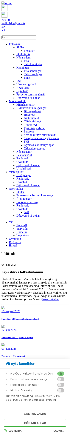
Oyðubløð (22, 91)
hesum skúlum (50, 299)
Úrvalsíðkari (23, 168)
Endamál (21, 225)
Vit (3, 30)
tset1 (26, 212)
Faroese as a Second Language (34, 195)
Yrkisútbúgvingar (34, 148)
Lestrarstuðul (24, 155)
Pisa (26, 60)
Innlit (27, 77)
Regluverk (22, 87)
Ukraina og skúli (26, 84)
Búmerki (21, 232)
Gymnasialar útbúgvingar (31, 108)
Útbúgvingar (23, 175)
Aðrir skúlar (16, 188)
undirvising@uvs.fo (13, 23)
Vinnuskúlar (16, 171)
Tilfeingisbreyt (32, 121)
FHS (26, 141)
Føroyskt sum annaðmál (30, 94)
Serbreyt (29, 131)
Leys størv (22, 235)
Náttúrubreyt (31, 118)
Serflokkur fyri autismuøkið (40, 134)
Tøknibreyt (30, 124)
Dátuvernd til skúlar (28, 97)
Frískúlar (29, 50)
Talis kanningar (33, 64)
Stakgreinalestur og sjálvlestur (41, 138)
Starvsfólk (22, 228)
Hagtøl (13, 245)
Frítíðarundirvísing (27, 202)
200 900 (6, 19)
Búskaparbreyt (32, 111)
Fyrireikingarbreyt (34, 128)
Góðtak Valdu (35, 413)
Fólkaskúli (15, 44)
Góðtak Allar (35, 423)
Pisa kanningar (32, 71)
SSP (18, 81)
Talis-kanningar (33, 74)
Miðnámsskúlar (25, 104)
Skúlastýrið (23, 54)
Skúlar (20, 47)
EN (3, 26)
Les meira (15, 430)
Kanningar (22, 67)
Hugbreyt (29, 114)
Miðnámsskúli (17, 101)
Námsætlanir (23, 57)
